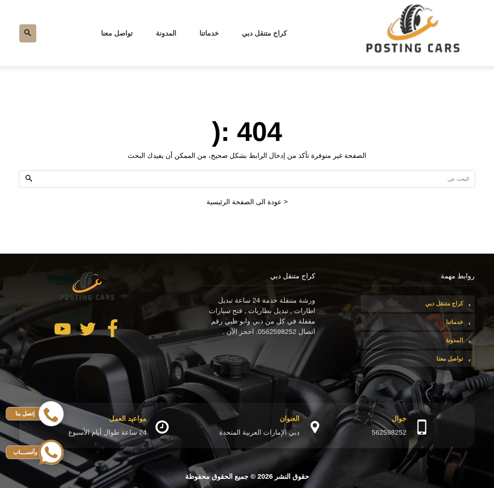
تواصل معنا (117, 33)
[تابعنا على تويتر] (87, 330)
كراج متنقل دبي (264, 33)
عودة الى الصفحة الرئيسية (247, 202)
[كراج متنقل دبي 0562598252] (413, 33)
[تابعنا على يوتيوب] (62, 330)
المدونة (166, 33)
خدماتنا (209, 33)
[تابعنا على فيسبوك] (112, 330)
